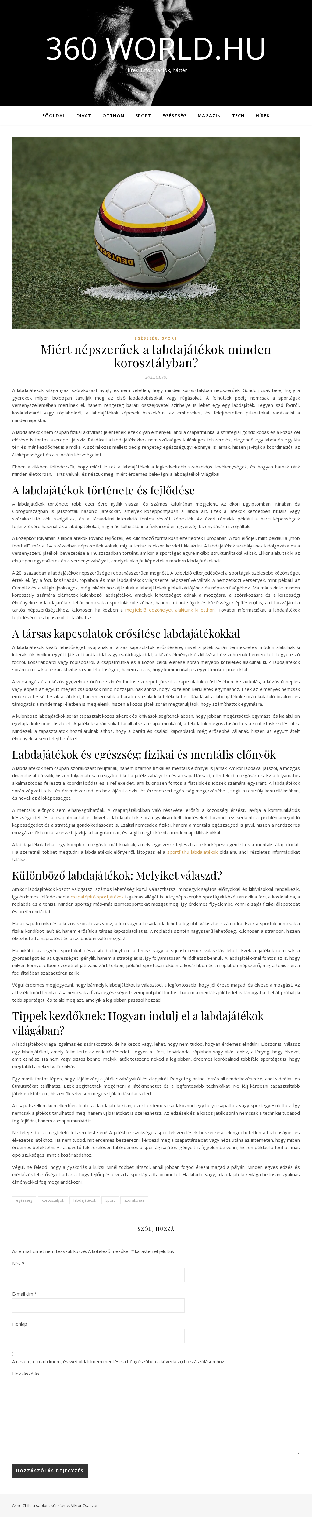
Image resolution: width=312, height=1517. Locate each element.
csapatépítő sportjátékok (97, 897)
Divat (83, 115)
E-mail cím (24, 1294)
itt (68, 617)
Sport (143, 115)
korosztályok (53, 1200)
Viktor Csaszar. (85, 1505)
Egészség (174, 115)
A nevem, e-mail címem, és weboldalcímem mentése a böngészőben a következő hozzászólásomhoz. (118, 1361)
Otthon (113, 115)
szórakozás (134, 1200)
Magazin (209, 115)
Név (18, 1263)
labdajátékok (84, 1200)
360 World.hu (156, 48)
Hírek (263, 115)
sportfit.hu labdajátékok (192, 852)
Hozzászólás (25, 1374)
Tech (238, 115)
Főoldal (54, 115)
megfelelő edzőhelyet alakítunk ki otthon (170, 610)
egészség (24, 1200)
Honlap (19, 1324)
